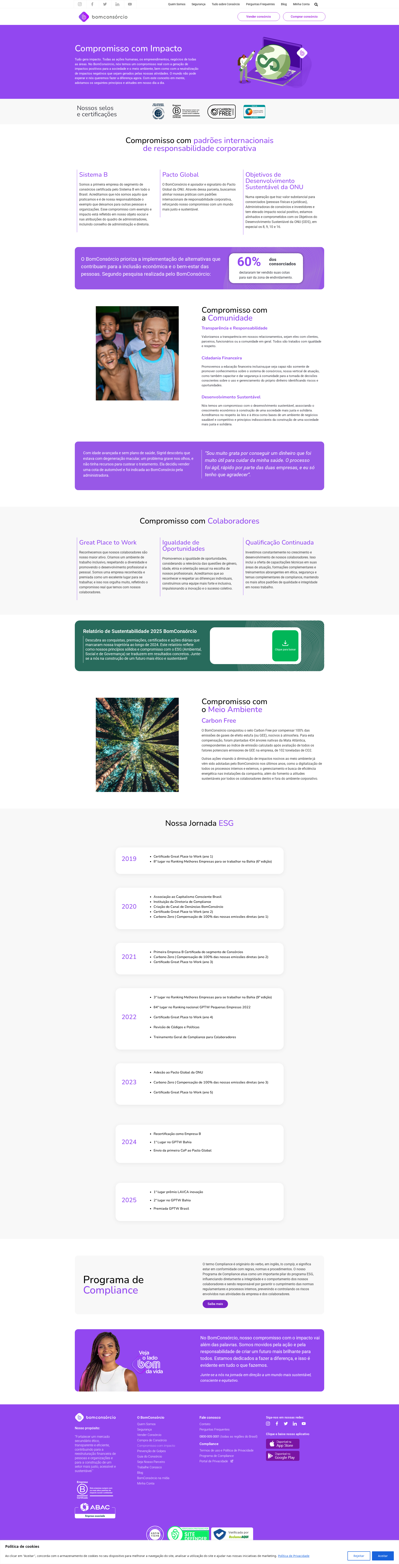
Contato (205, 1424)
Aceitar (383, 1556)
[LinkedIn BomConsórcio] (295, 1424)
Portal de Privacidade (214, 1461)
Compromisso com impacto (156, 1446)
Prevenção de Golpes (151, 1451)
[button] (316, 4)
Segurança (199, 4)
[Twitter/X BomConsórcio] (286, 1424)
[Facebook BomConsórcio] (277, 1424)
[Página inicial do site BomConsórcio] (103, 16)
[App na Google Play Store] (282, 1456)
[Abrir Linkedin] (117, 4)
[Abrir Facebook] (92, 4)
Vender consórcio (258, 16)
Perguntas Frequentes (260, 4)
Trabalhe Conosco (149, 1467)
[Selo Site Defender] (188, 1534)
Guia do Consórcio (149, 1456)
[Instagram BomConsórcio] (268, 1424)
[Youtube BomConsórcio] (304, 1424)
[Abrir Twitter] (105, 4)
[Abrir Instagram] (80, 4)
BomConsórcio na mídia (153, 1478)
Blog (284, 4)
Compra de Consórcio (152, 1440)
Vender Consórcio (149, 1435)
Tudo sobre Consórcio (226, 4)
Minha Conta (301, 4)
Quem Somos (176, 4)
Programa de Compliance (217, 1456)
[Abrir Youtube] (130, 4)
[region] (199, 1552)
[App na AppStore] (282, 1444)
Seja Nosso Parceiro (151, 1462)
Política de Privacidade (293, 1556)
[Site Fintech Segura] (155, 1534)
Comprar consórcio (304, 16)
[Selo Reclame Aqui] (232, 1534)
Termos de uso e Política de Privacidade (227, 1450)
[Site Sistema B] (95, 1490)
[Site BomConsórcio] (95, 1417)
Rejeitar (358, 1556)
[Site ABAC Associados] (95, 1510)
